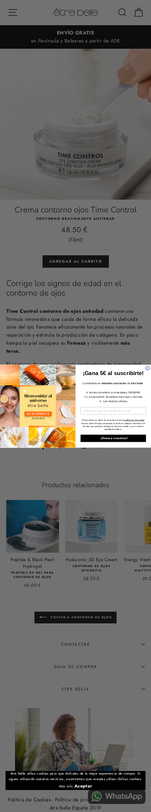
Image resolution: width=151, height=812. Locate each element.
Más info (66, 786)
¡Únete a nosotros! (113, 438)
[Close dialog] (148, 368)
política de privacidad (134, 420)
